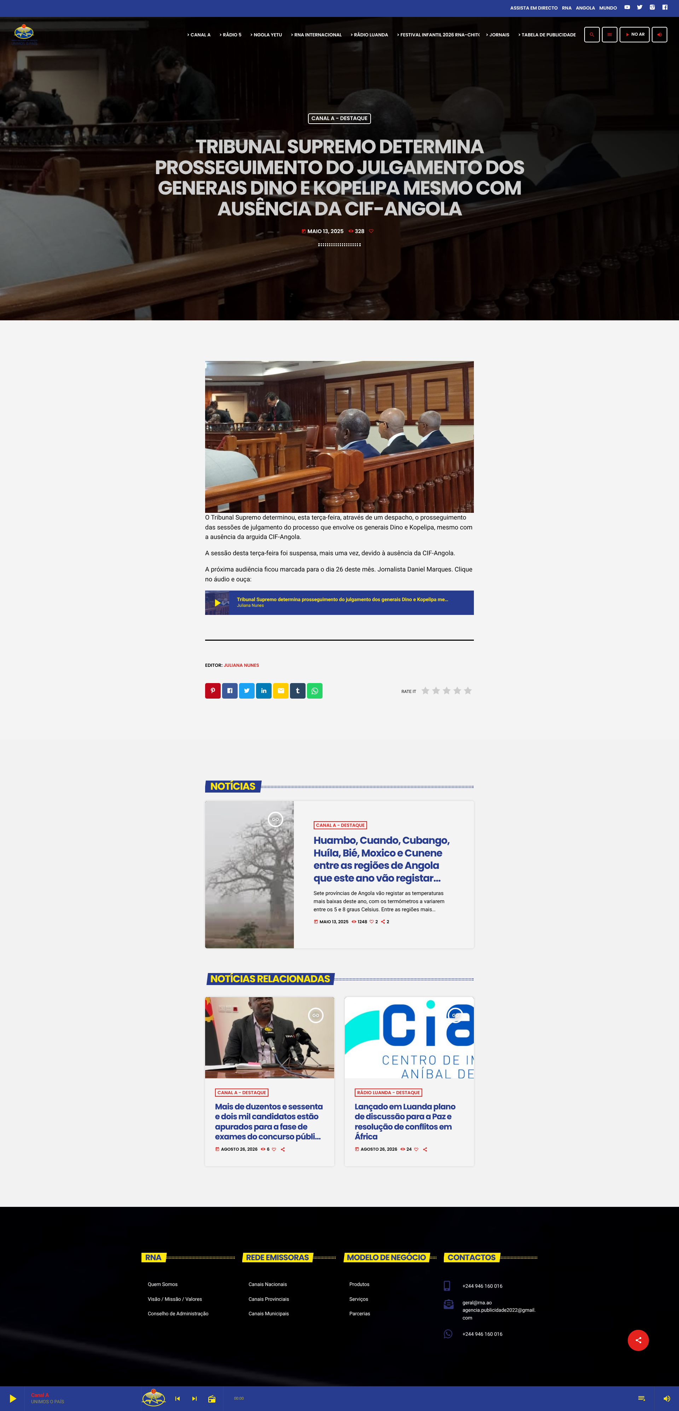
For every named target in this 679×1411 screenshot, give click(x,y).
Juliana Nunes (241, 665)
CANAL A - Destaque (340, 119)
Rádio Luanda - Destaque (388, 1092)
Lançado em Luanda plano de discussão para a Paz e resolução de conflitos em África (405, 1121)
